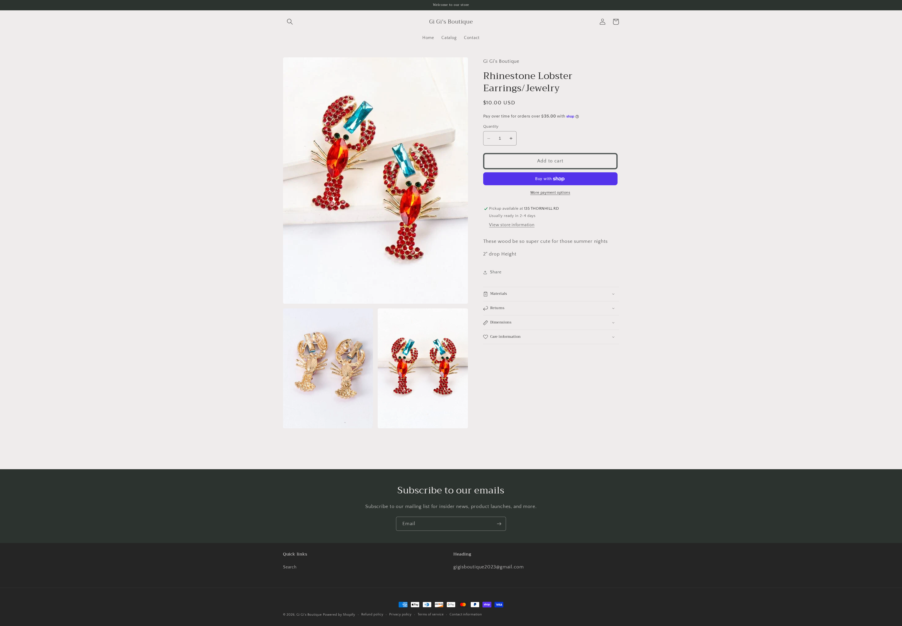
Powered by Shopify (339, 615)
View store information (511, 225)
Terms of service (431, 614)
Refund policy (372, 614)
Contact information (466, 614)
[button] (289, 21)
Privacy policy (400, 614)
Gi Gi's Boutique (309, 615)
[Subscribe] (499, 524)
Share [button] (495, 272)
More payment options (550, 193)
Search (290, 567)
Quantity (491, 126)
